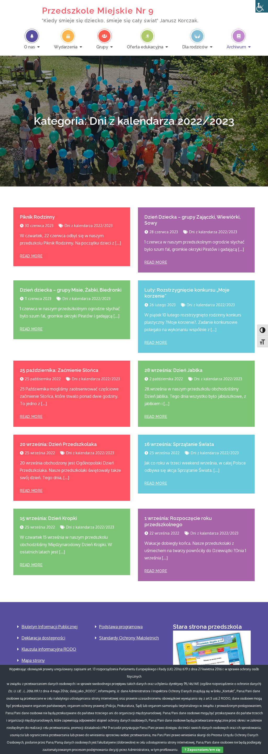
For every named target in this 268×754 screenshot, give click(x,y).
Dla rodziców (195, 46)
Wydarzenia (65, 46)
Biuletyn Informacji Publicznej (49, 626)
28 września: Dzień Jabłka (173, 370)
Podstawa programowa (121, 626)
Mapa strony (33, 660)
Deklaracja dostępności (43, 637)
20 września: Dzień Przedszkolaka (58, 444)
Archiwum (236, 46)
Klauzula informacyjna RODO (48, 649)
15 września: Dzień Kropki (48, 518)
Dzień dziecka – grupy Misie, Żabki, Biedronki (70, 290)
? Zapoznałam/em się (202, 750)
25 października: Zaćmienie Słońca (59, 370)
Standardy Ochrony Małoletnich (129, 637)
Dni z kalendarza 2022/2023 (89, 225)
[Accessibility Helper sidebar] (261, 6)
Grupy (102, 46)
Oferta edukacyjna (145, 46)
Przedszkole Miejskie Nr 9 (98, 10)
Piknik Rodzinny (37, 217)
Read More (31, 256)
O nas (29, 46)
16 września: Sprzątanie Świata (179, 444)
